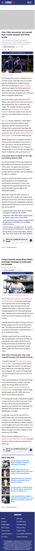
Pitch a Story (5, 528)
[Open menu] (3, 2)
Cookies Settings (22, 537)
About (3, 518)
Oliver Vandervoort (9, 46)
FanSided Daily (21, 524)
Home (3, 247)
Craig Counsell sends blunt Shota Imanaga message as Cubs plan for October (17, 212)
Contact (3, 521)
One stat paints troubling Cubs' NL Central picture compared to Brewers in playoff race (18, 228)
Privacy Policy (21, 528)
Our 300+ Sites (21, 521)
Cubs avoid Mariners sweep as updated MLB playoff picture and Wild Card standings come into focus (18, 222)
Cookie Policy (21, 531)
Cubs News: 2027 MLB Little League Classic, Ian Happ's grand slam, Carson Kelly (18, 216)
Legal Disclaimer (6, 534)
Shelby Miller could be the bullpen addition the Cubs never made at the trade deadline (17, 232)
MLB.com (5, 121)
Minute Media (9, 541)
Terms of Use (5, 531)
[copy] (11, 50)
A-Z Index (4, 537)
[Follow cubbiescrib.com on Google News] (31, 240)
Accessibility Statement (24, 534)
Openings (20, 518)
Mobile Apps (5, 524)
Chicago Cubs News (12, 247)
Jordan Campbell (9, 270)
